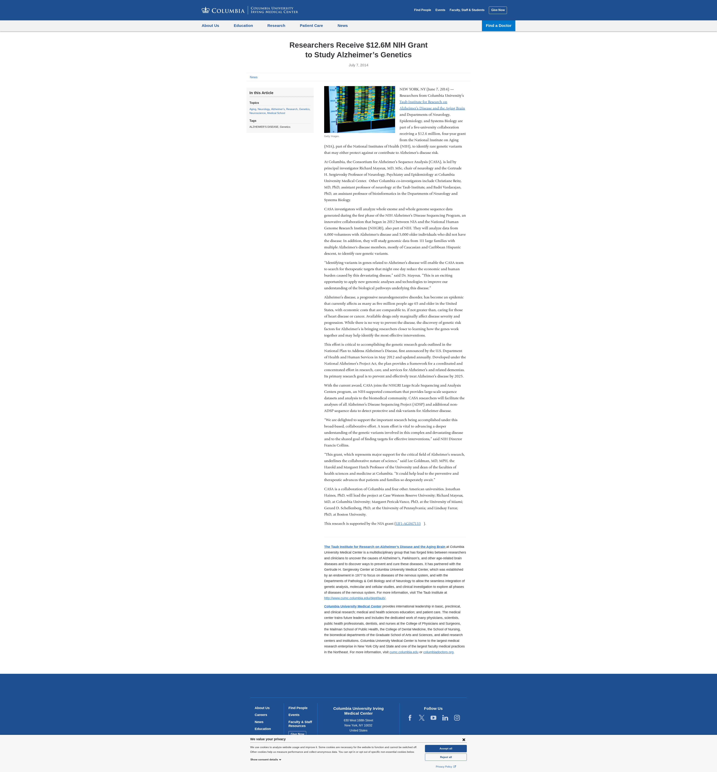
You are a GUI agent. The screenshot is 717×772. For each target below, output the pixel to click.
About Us (262, 708)
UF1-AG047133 (410, 523)
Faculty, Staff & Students (467, 10)
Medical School (276, 112)
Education (263, 729)
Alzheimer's (278, 109)
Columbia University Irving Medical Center (334, 685)
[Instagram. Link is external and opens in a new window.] (457, 718)
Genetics (304, 109)
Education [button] (243, 25)
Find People (422, 10)
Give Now (498, 10)
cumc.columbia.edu (403, 652)
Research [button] (276, 25)
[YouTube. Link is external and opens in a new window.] (433, 718)
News (253, 77)
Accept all (446, 748)
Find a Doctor (498, 25)
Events (440, 10)
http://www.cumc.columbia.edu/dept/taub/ (354, 598)
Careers (261, 715)
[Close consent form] (464, 739)
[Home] (250, 10)
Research (292, 109)
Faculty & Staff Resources (300, 724)
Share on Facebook (450, 77)
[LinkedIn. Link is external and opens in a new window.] (445, 718)
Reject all (446, 757)
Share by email (468, 77)
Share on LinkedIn (462, 77)
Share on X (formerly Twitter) (456, 77)
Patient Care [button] (311, 25)
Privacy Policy (444, 766)
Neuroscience (257, 112)
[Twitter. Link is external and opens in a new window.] (422, 718)
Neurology (264, 109)
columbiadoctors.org (438, 652)
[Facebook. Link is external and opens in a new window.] (410, 718)
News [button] (343, 25)
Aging (252, 109)
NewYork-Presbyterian (385, 686)
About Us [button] (210, 25)
